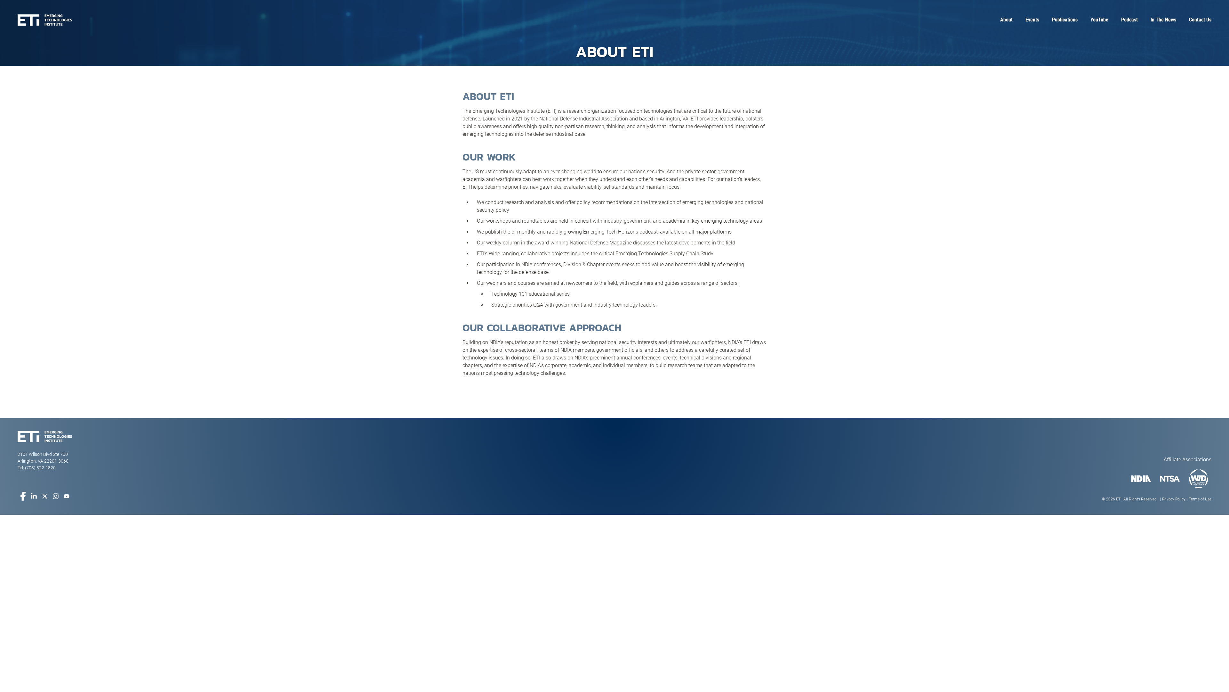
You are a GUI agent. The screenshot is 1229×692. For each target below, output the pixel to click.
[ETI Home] (45, 20)
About (1006, 20)
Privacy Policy (1173, 499)
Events (1032, 20)
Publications (1065, 20)
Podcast (1129, 20)
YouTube (1099, 20)
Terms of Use (1200, 499)
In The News (1163, 20)
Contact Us (1200, 20)
